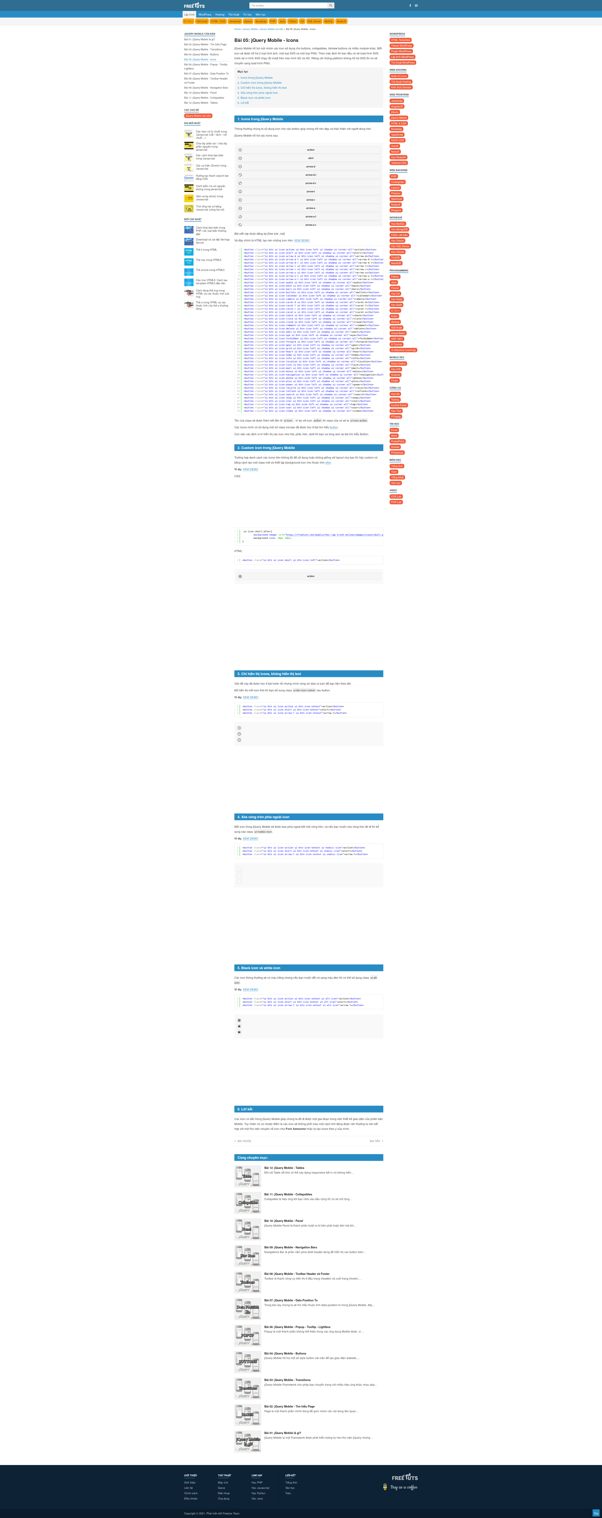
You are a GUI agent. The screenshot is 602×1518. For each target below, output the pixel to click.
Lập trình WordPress (402, 57)
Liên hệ (188, 1488)
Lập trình (189, 14)
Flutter (394, 380)
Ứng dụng (223, 1498)
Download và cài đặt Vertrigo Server (213, 241)
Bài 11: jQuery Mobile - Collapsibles (204, 97)
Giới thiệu (189, 1482)
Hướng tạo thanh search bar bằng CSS (212, 177)
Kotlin (394, 316)
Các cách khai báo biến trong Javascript (209, 157)
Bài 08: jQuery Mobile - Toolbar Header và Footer (206, 80)
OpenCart (396, 199)
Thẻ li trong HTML (206, 249)
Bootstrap (261, 21)
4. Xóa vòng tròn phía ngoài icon (258, 93)
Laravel (395, 187)
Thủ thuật (233, 14)
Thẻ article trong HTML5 (210, 270)
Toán (394, 471)
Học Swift (396, 305)
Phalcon (395, 193)
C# (302, 21)
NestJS (395, 151)
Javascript (234, 21)
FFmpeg (396, 416)
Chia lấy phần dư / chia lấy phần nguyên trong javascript (211, 146)
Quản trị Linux (399, 76)
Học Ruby (396, 299)
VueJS (395, 146)
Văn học (395, 483)
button (334, 427)
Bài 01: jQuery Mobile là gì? (199, 39)
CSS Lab (396, 496)
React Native (398, 363)
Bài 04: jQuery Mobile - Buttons (201, 54)
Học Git (395, 394)
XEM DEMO (302, 240)
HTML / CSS (218, 21)
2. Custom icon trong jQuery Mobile (260, 82)
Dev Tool (396, 411)
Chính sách (191, 1493)
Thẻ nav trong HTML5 (208, 260)
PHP (273, 21)
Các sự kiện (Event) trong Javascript (211, 167)
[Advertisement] (207, 364)
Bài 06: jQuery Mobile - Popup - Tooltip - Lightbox (206, 66)
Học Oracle (397, 240)
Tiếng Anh (397, 466)
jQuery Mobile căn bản (198, 115)
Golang (395, 322)
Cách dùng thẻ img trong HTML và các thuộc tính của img (212, 293)
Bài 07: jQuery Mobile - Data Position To (206, 73)
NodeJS (341, 21)
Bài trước (244, 1141)
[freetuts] (208, 5)
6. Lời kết (243, 103)
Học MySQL (398, 223)
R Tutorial (396, 344)
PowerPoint (397, 441)
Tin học (247, 14)
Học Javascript (260, 1488)
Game (221, 1488)
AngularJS (397, 106)
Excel (394, 430)
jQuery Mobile (399, 117)
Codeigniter (397, 182)
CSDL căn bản (399, 235)
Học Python (258, 1493)
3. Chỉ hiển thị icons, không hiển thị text (262, 88)
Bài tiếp (375, 1141)
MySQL (329, 21)
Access (395, 447)
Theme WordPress (401, 45)
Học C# (395, 293)
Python (293, 21)
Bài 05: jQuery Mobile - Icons (200, 59)
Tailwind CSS (398, 163)
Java (282, 21)
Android (395, 375)
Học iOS (396, 369)
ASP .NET (397, 339)
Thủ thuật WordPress (403, 62)
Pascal (395, 288)
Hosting (219, 14)
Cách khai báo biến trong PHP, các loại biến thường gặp (211, 230)
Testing (395, 399)
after (328, 462)
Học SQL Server (400, 246)
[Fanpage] (410, 6)
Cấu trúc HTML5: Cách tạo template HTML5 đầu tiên (211, 281)
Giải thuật (202, 21)
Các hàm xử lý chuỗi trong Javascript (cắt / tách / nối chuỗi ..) (211, 134)
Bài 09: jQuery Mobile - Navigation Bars (206, 87)
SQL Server (314, 21)
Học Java (257, 1498)
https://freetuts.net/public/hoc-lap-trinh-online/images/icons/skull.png (336, 534)
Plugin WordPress (401, 51)
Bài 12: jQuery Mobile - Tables (201, 102)
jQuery (248, 21)
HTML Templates (400, 40)
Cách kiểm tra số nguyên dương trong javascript (210, 187)
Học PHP (257, 1482)
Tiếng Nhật (397, 477)
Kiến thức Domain (401, 87)
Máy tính (223, 1482)
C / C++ (188, 21)
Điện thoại (224, 1493)
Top (596, 1513)
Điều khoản (190, 1498)
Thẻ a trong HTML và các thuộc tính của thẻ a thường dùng (212, 305)
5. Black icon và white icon (254, 98)
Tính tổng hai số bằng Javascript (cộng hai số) (210, 208)
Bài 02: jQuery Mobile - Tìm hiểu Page (205, 44)
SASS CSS (397, 140)
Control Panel (399, 405)
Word (394, 435)
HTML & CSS (398, 123)
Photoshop (397, 452)
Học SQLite (397, 252)
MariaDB (396, 263)
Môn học (261, 14)
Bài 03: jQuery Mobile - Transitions (203, 49)
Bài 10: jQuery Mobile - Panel (200, 92)
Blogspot (396, 210)
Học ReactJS (398, 157)
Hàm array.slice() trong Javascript (209, 198)
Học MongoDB (399, 229)
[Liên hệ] (416, 6)
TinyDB (395, 257)
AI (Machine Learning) (403, 350)
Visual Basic (398, 333)
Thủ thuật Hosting (401, 81)
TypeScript (397, 134)
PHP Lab (396, 502)
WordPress (204, 14)
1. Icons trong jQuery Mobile (255, 77)
